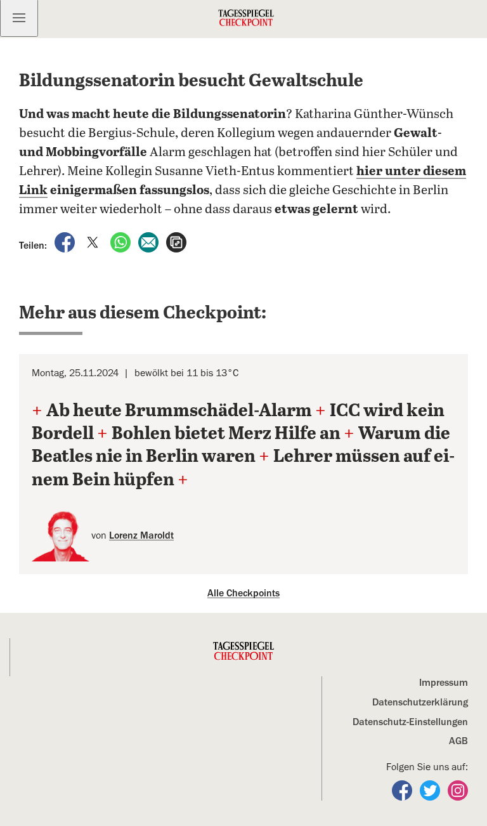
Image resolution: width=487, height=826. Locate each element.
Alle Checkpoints (243, 593)
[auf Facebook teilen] (66, 242)
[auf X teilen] (93, 242)
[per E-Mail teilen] (149, 242)
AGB (458, 741)
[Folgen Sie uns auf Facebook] (403, 790)
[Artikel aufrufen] (176, 242)
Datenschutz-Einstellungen (410, 722)
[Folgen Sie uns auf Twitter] (431, 790)
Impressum (443, 683)
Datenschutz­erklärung (420, 702)
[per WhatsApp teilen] (121, 242)
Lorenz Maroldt (141, 535)
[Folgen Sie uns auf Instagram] (458, 790)
